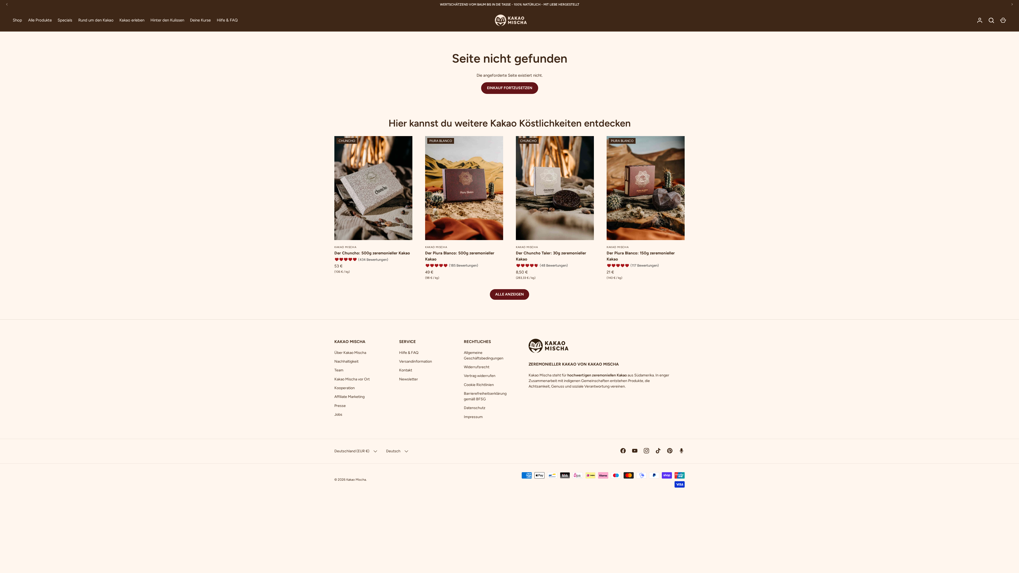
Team (338, 370)
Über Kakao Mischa (350, 352)
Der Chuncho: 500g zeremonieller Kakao (372, 253)
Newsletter (408, 379)
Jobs (338, 414)
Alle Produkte (40, 20)
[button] (1003, 20)
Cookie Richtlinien (479, 385)
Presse (340, 405)
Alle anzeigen (509, 294)
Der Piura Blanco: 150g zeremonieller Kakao (641, 256)
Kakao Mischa (356, 479)
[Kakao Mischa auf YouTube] (635, 451)
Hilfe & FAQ (227, 20)
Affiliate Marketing (349, 396)
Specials (65, 20)
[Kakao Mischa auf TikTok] (658, 451)
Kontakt (405, 370)
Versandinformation (415, 361)
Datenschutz (474, 408)
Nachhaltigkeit (346, 361)
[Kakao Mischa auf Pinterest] (670, 451)
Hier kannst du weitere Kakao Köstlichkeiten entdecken (509, 123)
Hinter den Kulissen (167, 20)
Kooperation (344, 388)
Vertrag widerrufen (479, 376)
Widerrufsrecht (476, 367)
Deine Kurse (200, 20)
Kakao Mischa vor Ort (352, 379)
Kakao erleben (131, 20)
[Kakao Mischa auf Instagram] (646, 451)
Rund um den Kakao (96, 20)
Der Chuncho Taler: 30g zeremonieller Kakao (551, 256)
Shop (17, 20)
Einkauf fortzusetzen (509, 88)
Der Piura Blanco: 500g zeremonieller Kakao (459, 256)
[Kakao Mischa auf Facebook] (623, 451)
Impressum (473, 417)
